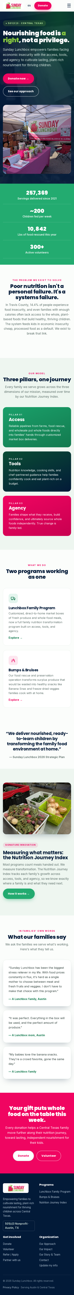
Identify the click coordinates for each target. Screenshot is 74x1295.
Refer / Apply (11, 1254)
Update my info (48, 1265)
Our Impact (45, 1249)
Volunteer (48, 1156)
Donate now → (18, 79)
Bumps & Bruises (49, 1197)
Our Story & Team (49, 1254)
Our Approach (47, 1244)
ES (29, 5)
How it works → (19, 894)
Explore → (16, 637)
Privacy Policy (11, 1287)
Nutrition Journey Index (53, 1202)
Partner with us (11, 1260)
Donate (43, 5)
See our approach (21, 91)
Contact (44, 1260)
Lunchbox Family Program (54, 1191)
